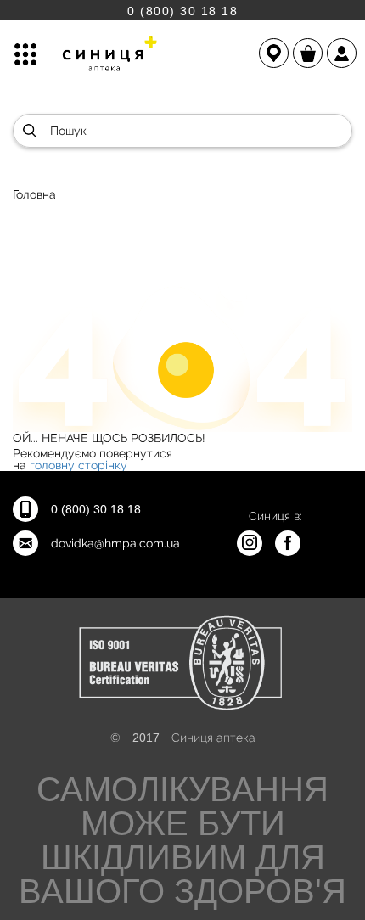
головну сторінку (78, 465)
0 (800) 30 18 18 (182, 10)
